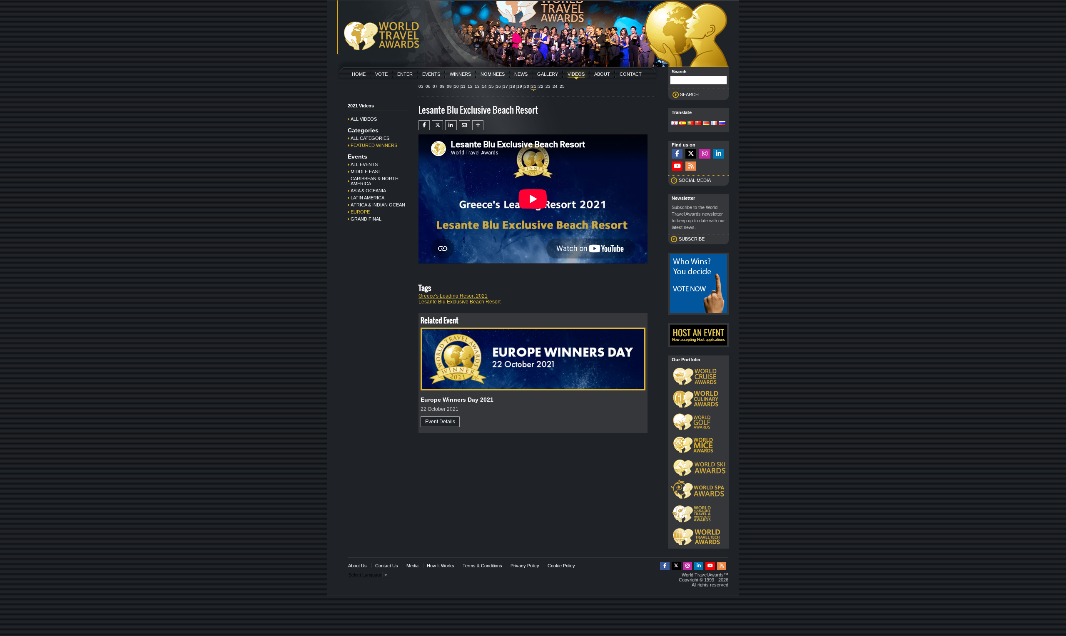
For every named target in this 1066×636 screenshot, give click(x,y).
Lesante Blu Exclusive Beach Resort (459, 302)
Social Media (695, 180)
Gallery (547, 74)
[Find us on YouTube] (677, 166)
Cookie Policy (561, 565)
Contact (631, 74)
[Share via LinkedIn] (451, 125)
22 (540, 86)
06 (428, 86)
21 (533, 86)
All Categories (370, 138)
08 (442, 86)
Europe (360, 211)
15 (491, 86)
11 (463, 86)
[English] (674, 124)
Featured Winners (374, 145)
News (521, 74)
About (602, 74)
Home (359, 74)
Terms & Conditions (482, 565)
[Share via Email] (464, 125)
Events (431, 74)
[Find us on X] (690, 154)
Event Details (440, 422)
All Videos (364, 119)
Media (412, 565)
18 (512, 86)
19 (519, 86)
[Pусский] (722, 124)
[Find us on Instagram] (704, 154)
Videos (576, 74)
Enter (405, 74)
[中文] (698, 124)
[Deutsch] (706, 124)
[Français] (714, 124)
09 (449, 86)
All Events (364, 164)
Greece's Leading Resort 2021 (453, 296)
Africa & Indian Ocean (378, 204)
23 (547, 86)
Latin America (367, 197)
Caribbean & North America (375, 181)
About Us (357, 565)
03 (420, 86)
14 (484, 86)
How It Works (440, 565)
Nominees (493, 74)
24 (555, 86)
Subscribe (692, 238)
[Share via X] (437, 125)
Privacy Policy (525, 565)
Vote (381, 74)
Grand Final (366, 218)
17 (505, 86)
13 (477, 86)
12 (470, 86)
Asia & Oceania (368, 190)
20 (526, 86)
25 (562, 86)
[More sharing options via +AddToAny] (478, 125)
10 (456, 86)
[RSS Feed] (690, 166)
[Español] (682, 124)
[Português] (690, 124)
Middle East (366, 171)
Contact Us (386, 565)
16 (498, 86)
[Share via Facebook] (424, 125)
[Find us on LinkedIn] (718, 154)
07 (435, 86)
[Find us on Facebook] (677, 154)
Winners (460, 74)
